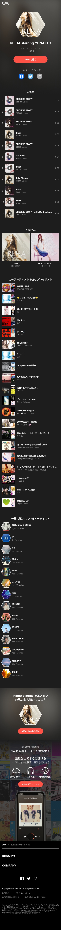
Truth (16, 263)
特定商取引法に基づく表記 (35, 897)
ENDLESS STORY (45, 263)
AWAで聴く (31, 59)
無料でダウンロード (30, 784)
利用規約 (5, 893)
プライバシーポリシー (23, 893)
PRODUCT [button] (8, 856)
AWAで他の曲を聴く (30, 731)
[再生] (9, 100)
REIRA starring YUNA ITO (20, 844)
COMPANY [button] (9, 865)
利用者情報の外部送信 (10, 897)
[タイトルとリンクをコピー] (39, 76)
